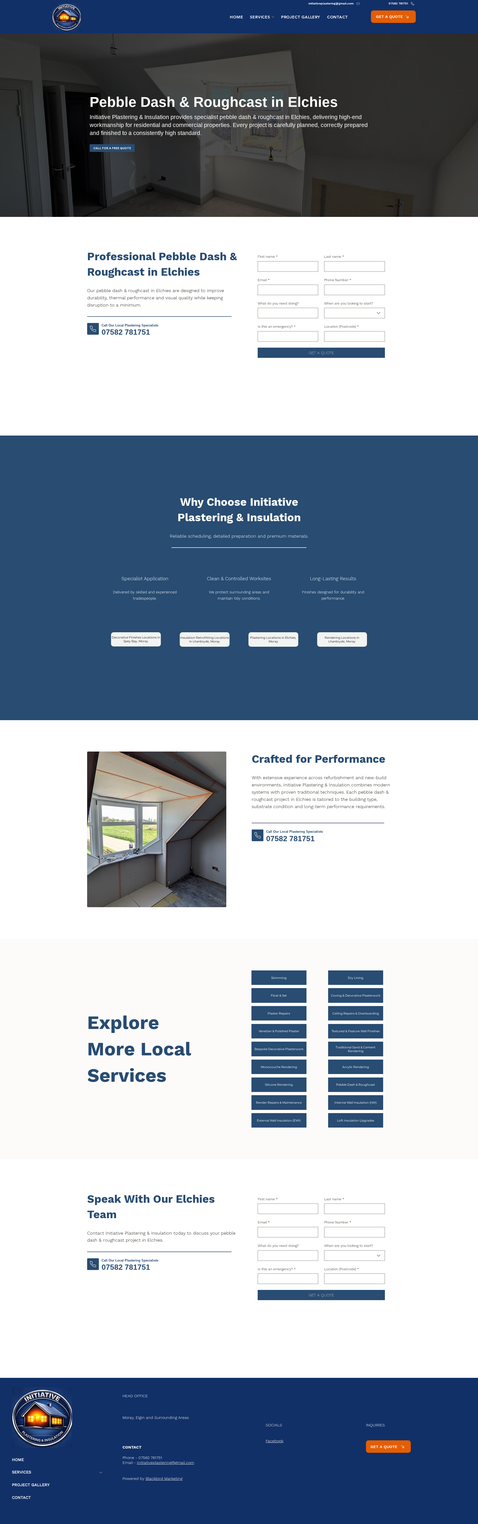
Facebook (274, 1441)
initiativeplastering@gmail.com (165, 1462)
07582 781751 (126, 332)
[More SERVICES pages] (273, 17)
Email (264, 280)
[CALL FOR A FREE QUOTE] (93, 329)
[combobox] (354, 313)
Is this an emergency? (277, 326)
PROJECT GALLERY (31, 1484)
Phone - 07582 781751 (142, 1457)
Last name (334, 256)
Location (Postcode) (341, 326)
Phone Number (337, 280)
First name (268, 256)
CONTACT (21, 1497)
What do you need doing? (278, 303)
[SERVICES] (101, 1472)
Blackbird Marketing (164, 1478)
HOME (18, 1459)
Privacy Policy (135, 1423)
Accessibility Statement (174, 1423)
